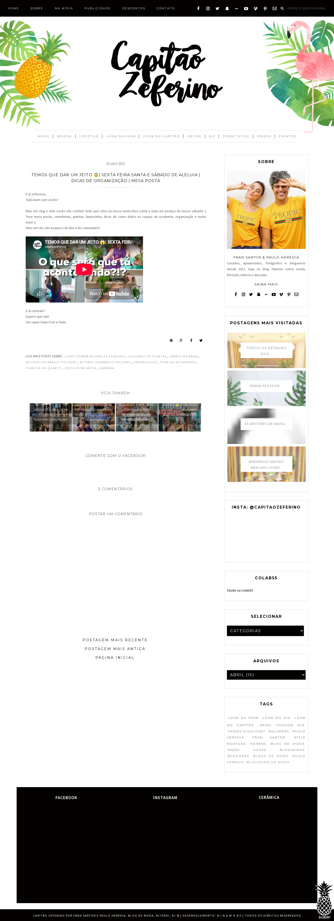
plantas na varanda (178, 362)
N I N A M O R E (229, 915)
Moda (44, 136)
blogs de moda (271, 756)
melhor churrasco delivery (51, 362)
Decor (194, 136)
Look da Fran (121, 136)
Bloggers (238, 756)
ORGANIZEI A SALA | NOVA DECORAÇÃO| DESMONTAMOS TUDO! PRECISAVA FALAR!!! (51, 414)
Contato (166, 8)
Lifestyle (89, 136)
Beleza (64, 136)
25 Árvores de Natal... (267, 424)
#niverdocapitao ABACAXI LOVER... (266, 464)
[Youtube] (246, 9)
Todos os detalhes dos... (266, 351)
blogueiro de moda (268, 762)
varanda (107, 368)
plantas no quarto (44, 368)
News (265, 725)
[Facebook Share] (191, 340)
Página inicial (114, 657)
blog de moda (288, 744)
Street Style (236, 136)
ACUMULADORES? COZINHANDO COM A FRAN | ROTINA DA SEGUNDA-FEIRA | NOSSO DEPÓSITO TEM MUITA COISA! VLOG (93, 409)
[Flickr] (236, 9)
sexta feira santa (80, 368)
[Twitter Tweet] (200, 340)
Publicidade (98, 8)
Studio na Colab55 (240, 590)
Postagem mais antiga (115, 649)
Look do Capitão (161, 136)
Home (13, 8)
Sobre (36, 8)
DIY (212, 136)
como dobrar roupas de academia (95, 356)
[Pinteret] (265, 9)
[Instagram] (208, 9)
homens (258, 744)
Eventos (287, 136)
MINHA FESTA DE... (266, 386)
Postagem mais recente (115, 640)
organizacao (145, 362)
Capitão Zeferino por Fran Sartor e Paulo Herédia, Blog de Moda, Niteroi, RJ (104, 915)
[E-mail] (274, 9)
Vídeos (264, 136)
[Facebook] (198, 9)
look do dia (276, 718)
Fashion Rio (291, 725)
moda (234, 750)
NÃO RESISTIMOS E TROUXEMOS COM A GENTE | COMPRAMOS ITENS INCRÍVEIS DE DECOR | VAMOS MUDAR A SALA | (137, 409)
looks (259, 750)
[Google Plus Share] (181, 340)
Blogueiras (292, 750)
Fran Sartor (269, 737)
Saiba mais (266, 284)
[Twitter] (217, 9)
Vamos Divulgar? (246, 731)
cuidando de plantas (147, 356)
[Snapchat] (227, 9)
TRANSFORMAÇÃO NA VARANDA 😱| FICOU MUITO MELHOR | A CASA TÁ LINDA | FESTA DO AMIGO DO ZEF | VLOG (180, 409)
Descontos (133, 8)
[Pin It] (171, 340)
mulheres (278, 731)
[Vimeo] (255, 9)
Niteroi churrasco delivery (105, 362)
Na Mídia (64, 8)
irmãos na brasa (184, 356)
